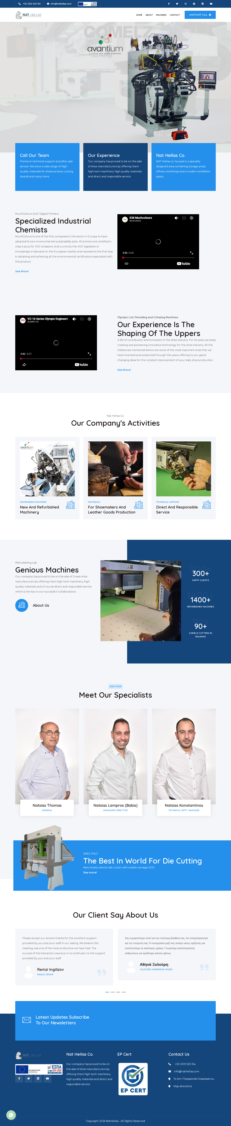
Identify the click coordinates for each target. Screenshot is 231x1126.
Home (139, 15)
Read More (24, 95)
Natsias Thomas (47, 805)
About (149, 15)
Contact (175, 15)
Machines (161, 15)
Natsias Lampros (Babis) (116, 805)
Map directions (182, 1086)
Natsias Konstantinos (184, 805)
